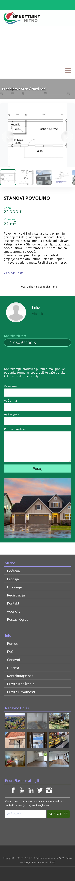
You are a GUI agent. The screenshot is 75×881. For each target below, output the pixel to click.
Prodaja (13, 579)
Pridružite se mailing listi (23, 780)
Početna (13, 570)
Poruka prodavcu (15, 428)
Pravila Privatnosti (21, 691)
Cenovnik (14, 659)
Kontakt (13, 603)
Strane (10, 562)
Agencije (13, 611)
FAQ (10, 651)
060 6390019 (24, 342)
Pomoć (12, 643)
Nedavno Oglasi (17, 707)
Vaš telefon (11, 414)
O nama (13, 667)
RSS (53, 862)
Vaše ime (10, 385)
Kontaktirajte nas (20, 675)
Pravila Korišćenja (20, 683)
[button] (67, 137)
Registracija (16, 595)
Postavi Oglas (17, 619)
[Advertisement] (37, 52)
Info (8, 635)
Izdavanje (14, 587)
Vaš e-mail (11, 399)
